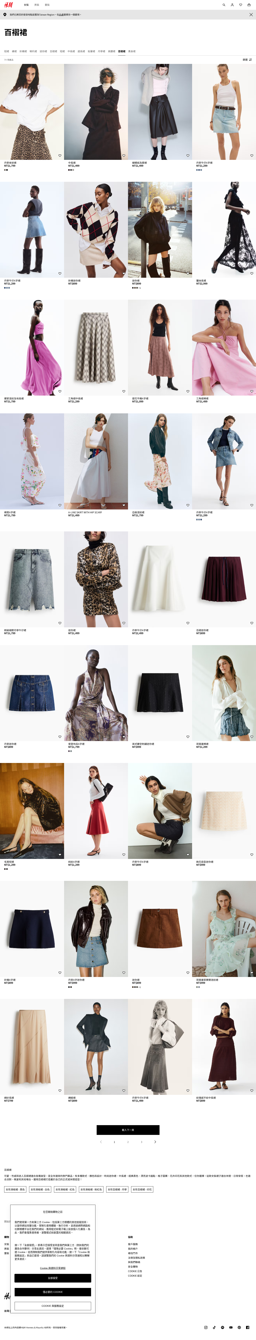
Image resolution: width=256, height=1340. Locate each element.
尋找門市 (133, 1253)
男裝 (36, 4)
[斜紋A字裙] (96, 811)
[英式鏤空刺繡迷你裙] (160, 693)
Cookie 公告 (135, 1271)
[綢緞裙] (96, 1047)
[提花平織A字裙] (160, 348)
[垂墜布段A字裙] (96, 693)
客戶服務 (133, 1244)
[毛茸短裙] (32, 811)
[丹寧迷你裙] (32, 693)
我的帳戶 (133, 1248)
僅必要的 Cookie (53, 1292)
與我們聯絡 (134, 1262)
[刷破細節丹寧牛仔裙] (32, 579)
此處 (61, 14)
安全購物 (133, 1266)
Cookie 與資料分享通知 (52, 1268)
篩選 (245, 59)
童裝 (47, 4)
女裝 (26, 4)
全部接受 (53, 1278)
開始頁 (7, 1221)
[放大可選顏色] (6, 170)
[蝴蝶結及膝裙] (160, 112)
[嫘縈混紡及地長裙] (32, 348)
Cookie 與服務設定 (53, 1306)
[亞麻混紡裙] (160, 461)
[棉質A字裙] (32, 461)
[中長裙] (96, 112)
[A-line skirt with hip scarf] (96, 461)
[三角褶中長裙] (96, 348)
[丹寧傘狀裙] (32, 112)
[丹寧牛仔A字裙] (32, 230)
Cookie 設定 (135, 1275)
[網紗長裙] (32, 1047)
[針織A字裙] (32, 929)
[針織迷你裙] (96, 230)
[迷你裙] (160, 230)
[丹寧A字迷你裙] (96, 929)
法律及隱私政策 (136, 1257)
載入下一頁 (128, 1130)
